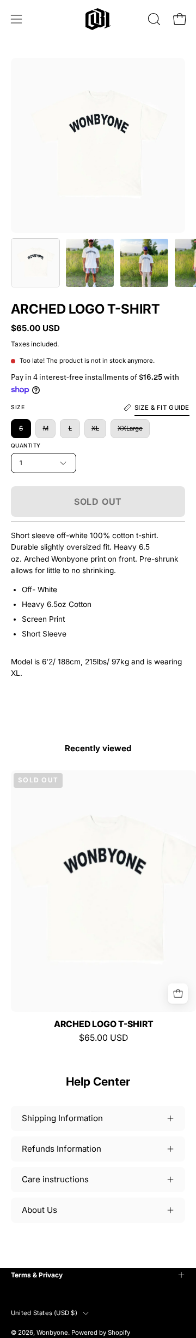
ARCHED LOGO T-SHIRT (104, 1024)
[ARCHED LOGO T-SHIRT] (35, 262)
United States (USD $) (44, 1313)
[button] (153, 19)
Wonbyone (52, 1332)
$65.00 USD (103, 1038)
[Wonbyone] (98, 19)
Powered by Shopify (100, 1332)
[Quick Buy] (178, 993)
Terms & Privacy (37, 1275)
